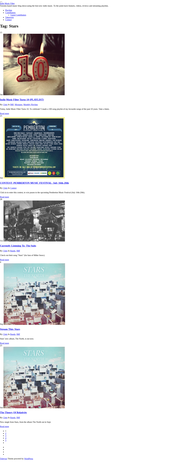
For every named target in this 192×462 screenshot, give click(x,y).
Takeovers (9, 17)
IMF (12, 104)
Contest (13, 188)
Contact (8, 20)
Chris (5, 104)
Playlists (8, 10)
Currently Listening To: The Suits (18, 245)
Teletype (3, 459)
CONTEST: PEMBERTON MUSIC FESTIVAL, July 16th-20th (34, 183)
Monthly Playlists (30, 104)
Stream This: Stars (10, 329)
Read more (4, 113)
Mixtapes (18, 104)
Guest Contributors (18, 15)
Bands (12, 251)
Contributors (10, 13)
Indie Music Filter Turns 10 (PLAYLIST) (22, 99)
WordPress (28, 459)
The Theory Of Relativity (13, 412)
